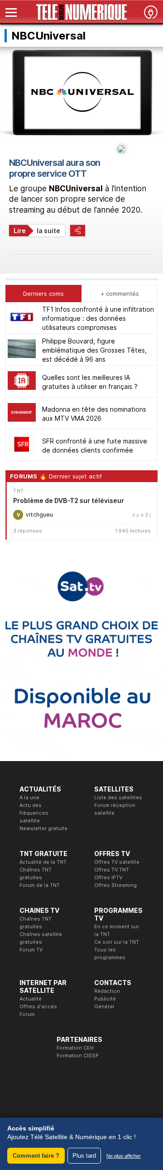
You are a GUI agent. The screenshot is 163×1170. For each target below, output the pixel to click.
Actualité (30, 999)
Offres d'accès (38, 1006)
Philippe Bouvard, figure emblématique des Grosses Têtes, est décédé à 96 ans (94, 350)
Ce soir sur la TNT (116, 942)
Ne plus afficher (123, 1156)
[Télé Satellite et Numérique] (81, 12)
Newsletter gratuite (43, 828)
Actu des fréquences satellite (33, 813)
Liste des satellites (118, 797)
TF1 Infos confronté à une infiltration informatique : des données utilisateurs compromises (98, 318)
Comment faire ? (36, 1155)
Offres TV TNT (111, 869)
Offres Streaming (115, 885)
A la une (29, 797)
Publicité (105, 999)
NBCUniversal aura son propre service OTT (54, 168)
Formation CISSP (78, 1055)
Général (104, 1006)
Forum (27, 1014)
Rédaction (107, 991)
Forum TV (31, 949)
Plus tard (84, 1155)
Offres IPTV (108, 877)
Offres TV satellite (116, 862)
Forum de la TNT (39, 885)
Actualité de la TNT (43, 862)
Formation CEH (75, 1048)
